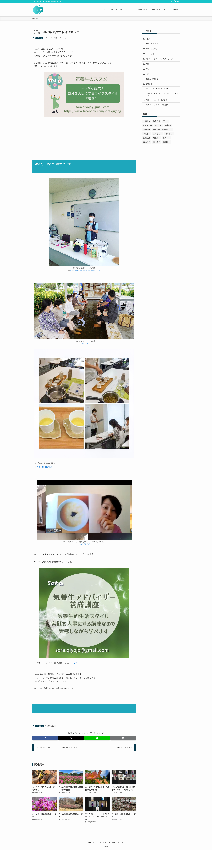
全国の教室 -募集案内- (154, 44)
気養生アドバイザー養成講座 (156, 100)
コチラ (75, 663)
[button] (45, 738)
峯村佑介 (158, 125)
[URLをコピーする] (123, 738)
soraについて (92, 842)
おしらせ (148, 39)
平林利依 (168, 125)
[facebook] (171, 1)
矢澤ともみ (51, 726)
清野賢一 (146, 129)
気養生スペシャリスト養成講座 (157, 105)
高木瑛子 (156, 142)
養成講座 (148, 84)
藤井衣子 (166, 138)
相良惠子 (146, 134)
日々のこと (38, 38)
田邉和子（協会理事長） (162, 129)
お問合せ (103, 842)
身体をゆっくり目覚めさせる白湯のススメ (85, 270)
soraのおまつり (151, 49)
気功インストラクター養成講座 (157, 89)
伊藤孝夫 (146, 121)
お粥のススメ (85, 544)
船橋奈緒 (146, 138)
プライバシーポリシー (116, 842)
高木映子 (146, 142)
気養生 (148, 74)
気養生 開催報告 (152, 79)
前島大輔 (156, 121)
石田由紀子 (169, 134)
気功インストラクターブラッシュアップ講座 (162, 94)
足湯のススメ (85, 343)
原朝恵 (165, 121)
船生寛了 (156, 138)
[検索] (178, 1)
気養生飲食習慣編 (44, 467)
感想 (147, 64)
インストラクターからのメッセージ (159, 59)
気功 (147, 69)
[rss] (174, 1)
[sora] (38, 9)
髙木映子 (166, 142)
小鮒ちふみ (147, 125)
